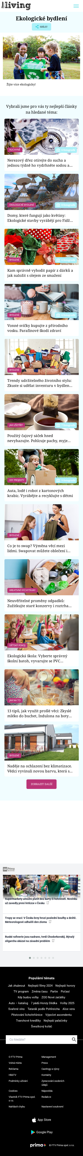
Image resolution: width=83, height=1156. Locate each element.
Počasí (65, 991)
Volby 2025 (67, 1003)
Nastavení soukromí (52, 1106)
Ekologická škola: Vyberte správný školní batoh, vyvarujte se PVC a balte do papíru (37, 658)
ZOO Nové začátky (53, 997)
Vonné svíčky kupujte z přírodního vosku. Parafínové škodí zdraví (37, 328)
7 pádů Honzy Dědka (44, 1003)
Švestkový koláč (41, 1026)
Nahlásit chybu (17, 1106)
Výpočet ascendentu (58, 1015)
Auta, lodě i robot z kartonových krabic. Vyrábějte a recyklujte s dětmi (40, 493)
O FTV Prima (15, 1056)
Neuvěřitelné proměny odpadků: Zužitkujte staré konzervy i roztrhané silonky (40, 603)
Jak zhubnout (16, 985)
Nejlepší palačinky (55, 1020)
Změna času (39, 991)
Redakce (46, 1096)
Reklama (13, 1068)
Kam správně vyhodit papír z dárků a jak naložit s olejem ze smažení (40, 273)
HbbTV (12, 1074)
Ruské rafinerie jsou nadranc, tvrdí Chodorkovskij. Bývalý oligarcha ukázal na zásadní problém (39, 938)
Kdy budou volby (28, 997)
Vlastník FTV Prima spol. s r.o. (22, 1098)
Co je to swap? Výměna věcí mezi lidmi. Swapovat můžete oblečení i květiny (37, 548)
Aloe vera (69, 1009)
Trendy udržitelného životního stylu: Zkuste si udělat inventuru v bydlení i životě (39, 383)
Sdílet (39, 27)
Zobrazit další (41, 784)
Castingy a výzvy (50, 1068)
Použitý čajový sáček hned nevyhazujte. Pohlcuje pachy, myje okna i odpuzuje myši (37, 438)
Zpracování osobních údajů (53, 1082)
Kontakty (46, 1074)
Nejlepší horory (65, 985)
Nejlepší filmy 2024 (40, 985)
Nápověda (47, 1090)
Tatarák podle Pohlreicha (44, 1009)
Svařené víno (16, 1009)
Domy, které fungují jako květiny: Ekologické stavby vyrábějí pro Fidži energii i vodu (39, 218)
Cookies (13, 1090)
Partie (54, 991)
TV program (21, 991)
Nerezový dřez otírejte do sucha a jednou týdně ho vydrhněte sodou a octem (38, 163)
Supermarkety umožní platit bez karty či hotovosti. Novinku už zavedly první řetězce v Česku (41, 900)
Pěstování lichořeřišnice (26, 1015)
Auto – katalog (18, 1003)
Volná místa (15, 1062)
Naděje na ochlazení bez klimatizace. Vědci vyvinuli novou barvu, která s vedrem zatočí (39, 768)
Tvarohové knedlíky (28, 1020)
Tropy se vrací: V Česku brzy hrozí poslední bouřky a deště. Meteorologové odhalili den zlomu (40, 920)
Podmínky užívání (18, 1080)
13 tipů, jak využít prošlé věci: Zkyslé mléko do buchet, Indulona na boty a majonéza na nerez (39, 713)
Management (49, 1056)
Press (45, 1062)
